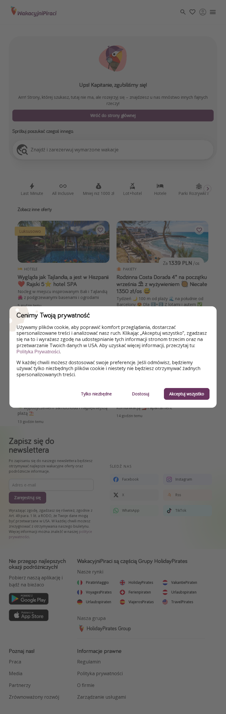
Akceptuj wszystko (186, 394)
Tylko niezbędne (96, 394)
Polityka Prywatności (38, 351)
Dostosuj (140, 394)
